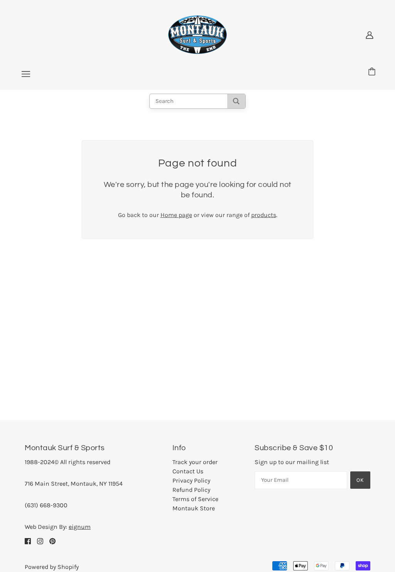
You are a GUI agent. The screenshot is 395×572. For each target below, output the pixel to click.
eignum (80, 526)
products (263, 215)
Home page (176, 215)
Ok (360, 480)
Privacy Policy (191, 480)
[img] (28, 540)
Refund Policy (191, 489)
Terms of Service (195, 499)
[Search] (236, 101)
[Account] (369, 34)
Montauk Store (193, 508)
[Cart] (373, 72)
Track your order (195, 462)
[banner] (197, 34)
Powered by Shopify (52, 566)
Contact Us (187, 471)
